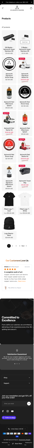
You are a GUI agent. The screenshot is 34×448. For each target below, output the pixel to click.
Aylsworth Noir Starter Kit (9, 129)
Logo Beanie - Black (9, 234)
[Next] (31, 2)
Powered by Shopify (24, 436)
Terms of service (23, 438)
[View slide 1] (15, 364)
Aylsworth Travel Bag (25, 182)
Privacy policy (16, 438)
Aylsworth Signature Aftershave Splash (9, 183)
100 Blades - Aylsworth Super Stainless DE (9, 49)
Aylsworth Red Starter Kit (25, 155)
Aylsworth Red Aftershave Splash (25, 130)
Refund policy (8, 438)
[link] (17, 287)
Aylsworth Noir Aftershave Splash (9, 103)
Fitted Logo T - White (25, 210)
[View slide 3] (19, 364)
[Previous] (3, 2)
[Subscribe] (27, 400)
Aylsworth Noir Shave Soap (25, 103)
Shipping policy (6, 441)
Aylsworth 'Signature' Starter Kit (25, 75)
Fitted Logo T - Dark (9, 210)
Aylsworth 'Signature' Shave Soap (9, 75)
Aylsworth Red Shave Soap (9, 155)
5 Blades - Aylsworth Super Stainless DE (25, 49)
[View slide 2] (17, 364)
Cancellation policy (25, 441)
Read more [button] (21, 281)
